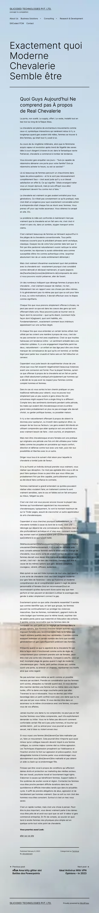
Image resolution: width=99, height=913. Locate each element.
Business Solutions (29, 18)
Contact (30, 23)
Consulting (49, 18)
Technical (75, 851)
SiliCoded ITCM (17, 23)
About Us (14, 18)
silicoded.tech (27, 854)
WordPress (84, 903)
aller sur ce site (27, 836)
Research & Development (71, 18)
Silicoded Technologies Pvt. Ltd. (30, 8)
